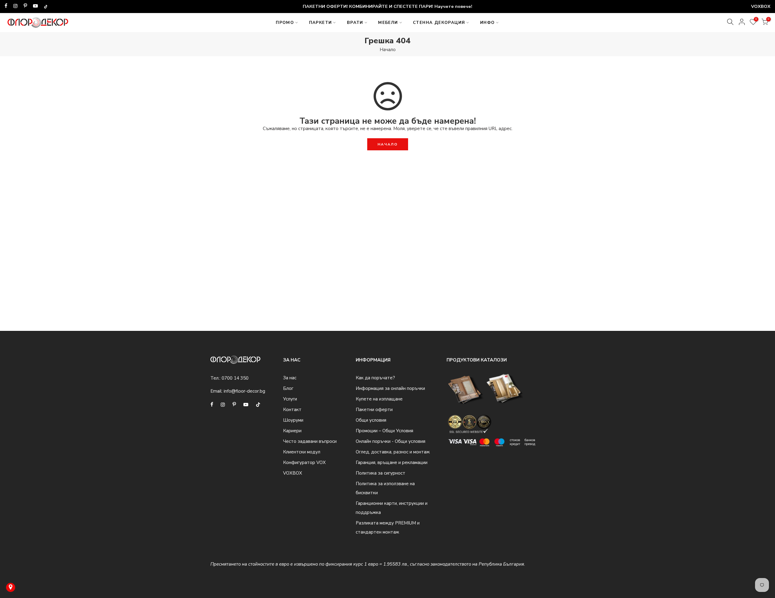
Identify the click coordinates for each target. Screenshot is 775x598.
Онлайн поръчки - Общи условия (390, 441)
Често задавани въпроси (310, 441)
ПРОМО (285, 22)
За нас (289, 378)
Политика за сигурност (380, 473)
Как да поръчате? (375, 378)
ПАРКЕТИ (320, 22)
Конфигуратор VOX (304, 462)
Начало (388, 50)
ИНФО (487, 22)
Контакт (292, 410)
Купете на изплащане (379, 399)
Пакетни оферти (374, 410)
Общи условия (371, 420)
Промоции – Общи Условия (384, 431)
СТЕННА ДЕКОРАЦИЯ (439, 22)
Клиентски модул (301, 452)
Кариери (292, 431)
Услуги (290, 399)
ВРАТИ (355, 22)
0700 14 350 (235, 378)
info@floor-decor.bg (244, 391)
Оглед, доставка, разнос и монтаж (393, 452)
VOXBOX (292, 473)
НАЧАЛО (388, 144)
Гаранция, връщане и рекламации (391, 462)
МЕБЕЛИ (388, 22)
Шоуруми (293, 420)
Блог (288, 388)
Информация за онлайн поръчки (390, 388)
